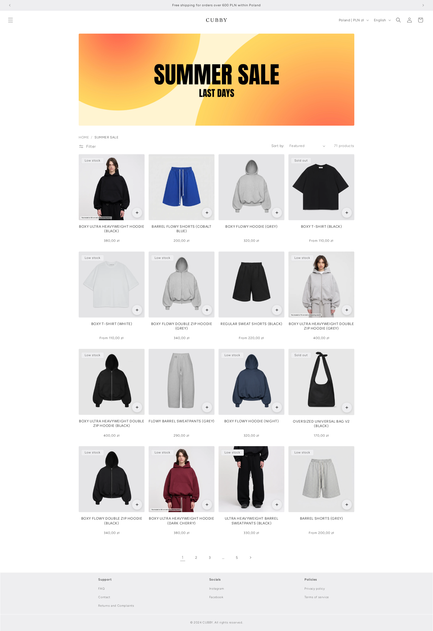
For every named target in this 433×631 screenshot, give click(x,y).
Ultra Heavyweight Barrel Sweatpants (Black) (251, 520)
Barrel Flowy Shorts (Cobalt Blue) (181, 228)
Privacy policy (314, 588)
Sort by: (277, 146)
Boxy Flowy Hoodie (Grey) (251, 226)
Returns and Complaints (116, 605)
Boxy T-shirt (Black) (321, 226)
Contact (104, 597)
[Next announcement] (423, 5)
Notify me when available (347, 213)
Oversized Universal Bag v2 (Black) (321, 423)
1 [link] (183, 557)
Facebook (216, 597)
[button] (10, 20)
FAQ (101, 588)
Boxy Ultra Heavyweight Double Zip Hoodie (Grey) (321, 326)
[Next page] (250, 557)
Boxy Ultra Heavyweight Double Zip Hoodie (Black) (111, 423)
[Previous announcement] (9, 5)
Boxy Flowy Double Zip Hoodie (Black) (111, 520)
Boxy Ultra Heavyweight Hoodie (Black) (111, 228)
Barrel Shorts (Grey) (321, 518)
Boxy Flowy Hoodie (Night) (251, 421)
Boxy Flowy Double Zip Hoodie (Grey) (181, 326)
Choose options (137, 213)
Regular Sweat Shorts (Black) (251, 324)
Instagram (216, 588)
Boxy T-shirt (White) (111, 324)
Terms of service (316, 597)
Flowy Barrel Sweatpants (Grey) (181, 421)
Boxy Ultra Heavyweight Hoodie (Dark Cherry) (181, 520)
